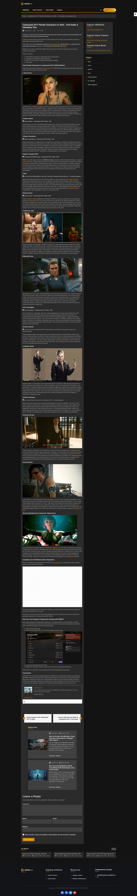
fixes (89, 65)
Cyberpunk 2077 (55, 44)
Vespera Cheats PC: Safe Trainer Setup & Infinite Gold (100, 853)
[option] (36, 855)
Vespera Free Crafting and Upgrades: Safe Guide (34, 853)
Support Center (77, 875)
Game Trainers (37, 10)
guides (90, 69)
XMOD (65, 46)
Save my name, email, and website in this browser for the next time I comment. (50, 834)
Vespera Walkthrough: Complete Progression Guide (68, 853)
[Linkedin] (24, 701)
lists (89, 73)
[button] (112, 849)
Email (55, 818)
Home (24, 16)
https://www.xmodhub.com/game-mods (99, 50)
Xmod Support (92, 84)
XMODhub (26, 10)
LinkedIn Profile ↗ (29, 697)
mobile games (92, 77)
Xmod (24, 624)
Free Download (109, 10)
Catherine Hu (28, 30)
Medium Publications (79, 878)
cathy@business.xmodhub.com (106, 876)
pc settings (91, 81)
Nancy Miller (27, 855)
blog (34, 30)
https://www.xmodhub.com (95, 29)
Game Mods (49, 10)
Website (25, 826)
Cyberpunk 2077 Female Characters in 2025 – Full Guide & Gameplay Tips (52, 16)
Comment (26, 804)
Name (25, 818)
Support (59, 10)
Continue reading (55, 756)
